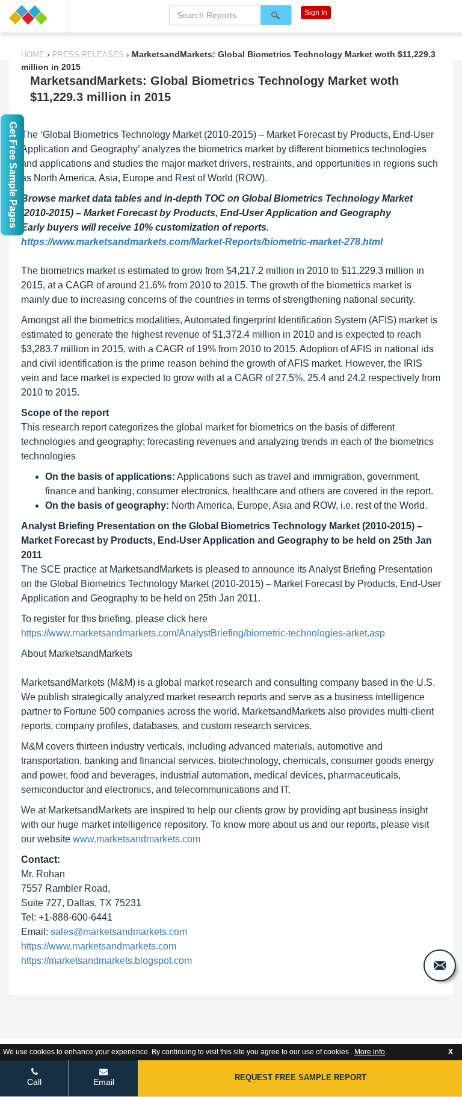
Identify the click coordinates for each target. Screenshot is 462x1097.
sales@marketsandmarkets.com (119, 932)
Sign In (315, 12)
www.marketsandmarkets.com (136, 839)
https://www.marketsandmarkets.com (98, 946)
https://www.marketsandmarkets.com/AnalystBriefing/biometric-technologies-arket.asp (203, 633)
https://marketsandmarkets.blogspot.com (106, 961)
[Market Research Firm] (34, 15)
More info (369, 1052)
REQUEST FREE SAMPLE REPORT (300, 1077)
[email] (440, 965)
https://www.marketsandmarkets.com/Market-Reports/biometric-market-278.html (202, 242)
